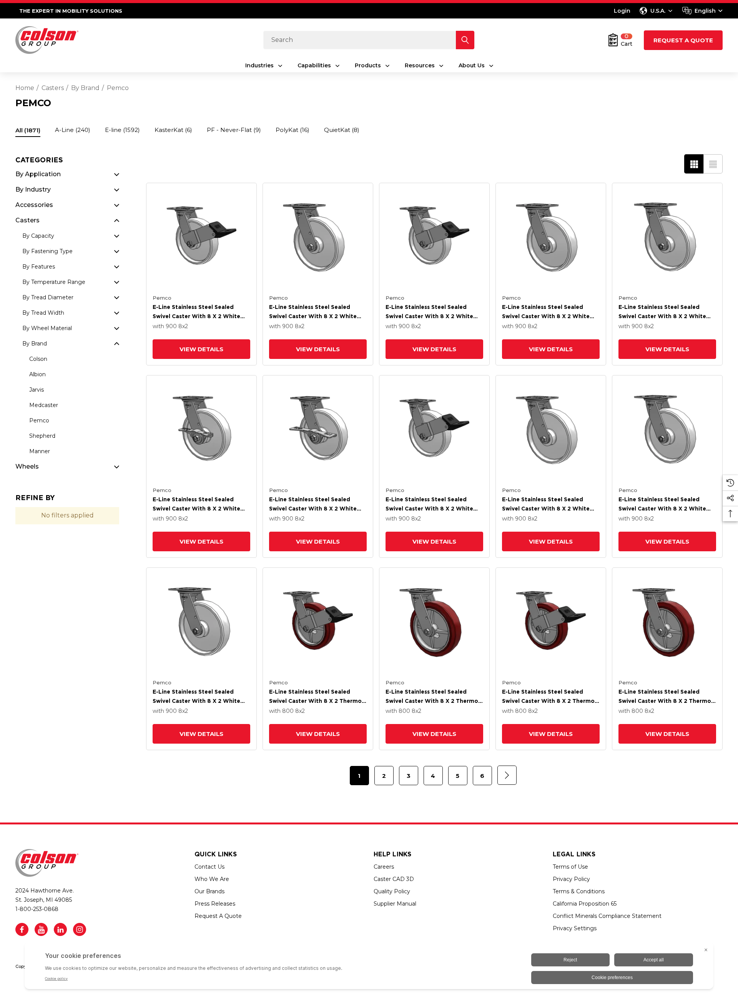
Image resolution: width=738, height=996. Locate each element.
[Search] (465, 40)
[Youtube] (41, 929)
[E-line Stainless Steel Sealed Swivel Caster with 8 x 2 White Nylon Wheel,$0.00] (667, 238)
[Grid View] (693, 164)
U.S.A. (657, 10)
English (705, 10)
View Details (201, 349)
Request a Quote (683, 40)
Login (622, 10)
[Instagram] (79, 929)
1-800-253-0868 (36, 909)
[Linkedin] (60, 929)
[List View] (713, 164)
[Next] (507, 775)
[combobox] (702, 10)
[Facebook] (21, 929)
